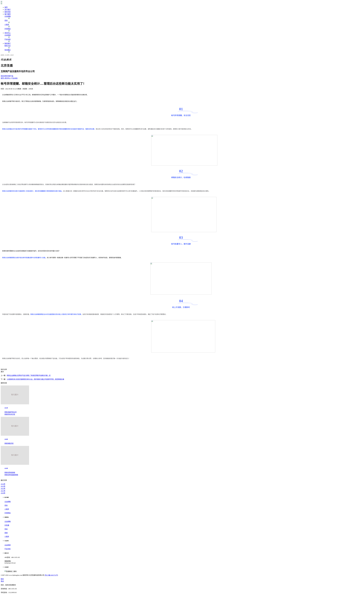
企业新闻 (8, 35)
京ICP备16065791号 (51, 575)
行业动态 (8, 39)
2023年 (3, 486)
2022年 (3, 488)
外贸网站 (8, 29)
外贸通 (7, 525)
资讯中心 (8, 33)
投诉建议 (8, 50)
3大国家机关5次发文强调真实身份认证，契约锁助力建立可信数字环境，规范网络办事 (35, 379)
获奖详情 (4, 76)
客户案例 (8, 14)
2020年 (3, 493)
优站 (6, 20)
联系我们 (8, 43)
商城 (6, 533)
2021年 (3, 491)
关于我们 (8, 9)
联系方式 (8, 46)
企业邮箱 (8, 16)
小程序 (7, 24)
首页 (6, 7)
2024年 (3, 484)
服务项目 (8, 12)
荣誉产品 (10, 76)
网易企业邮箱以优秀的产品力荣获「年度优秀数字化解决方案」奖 (29, 375)
